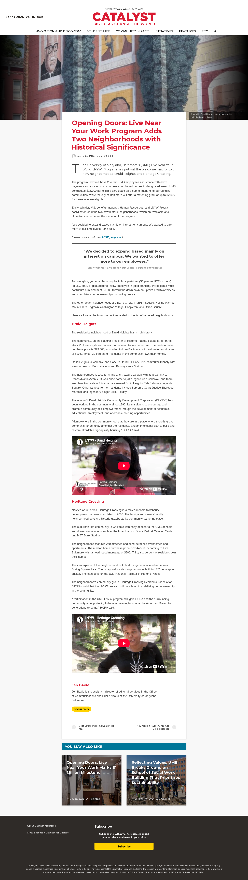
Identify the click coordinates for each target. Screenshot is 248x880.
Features (187, 31)
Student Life (98, 31)
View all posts (81, 709)
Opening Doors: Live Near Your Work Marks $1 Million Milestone (91, 767)
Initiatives (164, 31)
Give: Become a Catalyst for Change (48, 832)
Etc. (205, 31)
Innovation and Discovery (57, 31)
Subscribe (124, 846)
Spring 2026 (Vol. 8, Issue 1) (26, 17)
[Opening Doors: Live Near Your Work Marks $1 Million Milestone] (91, 780)
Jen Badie (82, 156)
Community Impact (132, 31)
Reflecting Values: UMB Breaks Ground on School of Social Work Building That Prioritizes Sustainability (156, 772)
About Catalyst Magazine (41, 825)
